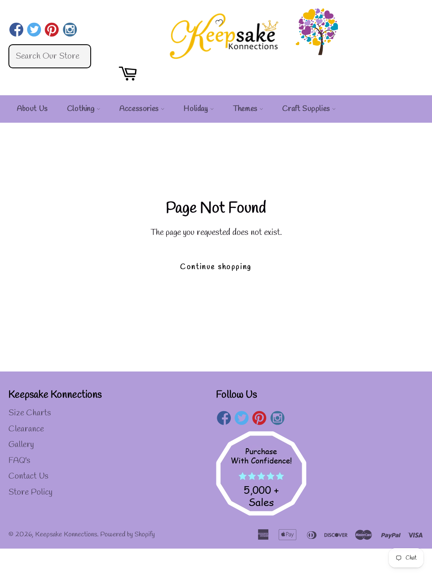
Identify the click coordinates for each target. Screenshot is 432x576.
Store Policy (30, 492)
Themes (246, 109)
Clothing (82, 109)
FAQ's (19, 460)
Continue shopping (215, 267)
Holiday (197, 109)
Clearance (26, 429)
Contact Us (28, 476)
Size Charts (29, 413)
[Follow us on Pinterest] (52, 31)
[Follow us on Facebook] (16, 31)
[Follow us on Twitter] (34, 31)
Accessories (140, 109)
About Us (32, 109)
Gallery (21, 444)
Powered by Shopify (127, 534)
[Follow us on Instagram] (70, 31)
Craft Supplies (307, 109)
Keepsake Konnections (66, 534)
